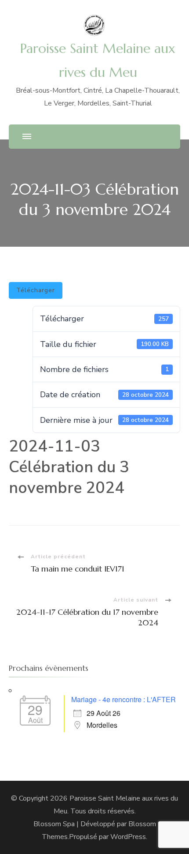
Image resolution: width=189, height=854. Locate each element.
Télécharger (35, 290)
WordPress (128, 837)
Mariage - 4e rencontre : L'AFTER (123, 699)
